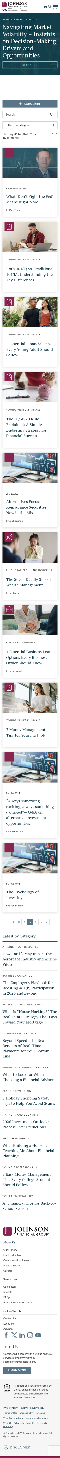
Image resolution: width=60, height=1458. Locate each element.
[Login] (45, 6)
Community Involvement (17, 1260)
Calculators (9, 1286)
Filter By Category (18, 125)
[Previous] (13, 922)
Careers (7, 1270)
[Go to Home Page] (30, 1231)
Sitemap (40, 1412)
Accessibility (27, 1412)
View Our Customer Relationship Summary (25, 1417)
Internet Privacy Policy (32, 1407)
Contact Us (9, 1318)
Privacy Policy (10, 1407)
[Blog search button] (52, 114)
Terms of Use (10, 1412)
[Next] (47, 922)
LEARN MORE (19, 1370)
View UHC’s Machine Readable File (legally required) (25, 1425)
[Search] (50, 6)
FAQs (6, 1297)
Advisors (8, 1328)
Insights (7, 1291)
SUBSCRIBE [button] (32, 104)
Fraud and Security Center (18, 1302)
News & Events (11, 1265)
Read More (30, 64)
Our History (10, 1249)
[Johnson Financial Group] (15, 4)
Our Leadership (12, 1254)
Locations (8, 1323)
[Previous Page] (52, 137)
